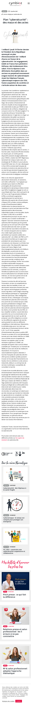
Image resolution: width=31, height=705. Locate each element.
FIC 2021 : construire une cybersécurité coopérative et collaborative (14, 551)
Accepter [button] (18, 701)
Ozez (5, 591)
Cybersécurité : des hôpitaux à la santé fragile (14, 489)
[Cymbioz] (15, 4)
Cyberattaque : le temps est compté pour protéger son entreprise (13, 519)
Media (5, 626)
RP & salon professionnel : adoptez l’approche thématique (15, 671)
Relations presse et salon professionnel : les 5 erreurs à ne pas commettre (15, 633)
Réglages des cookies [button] (8, 701)
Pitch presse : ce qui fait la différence (14, 595)
